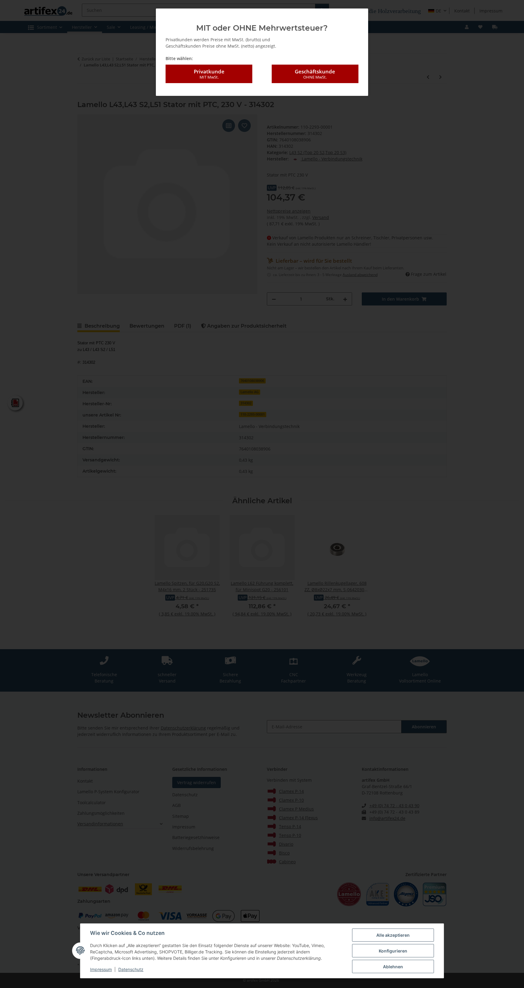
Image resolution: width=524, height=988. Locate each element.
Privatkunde (209, 74)
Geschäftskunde (315, 74)
